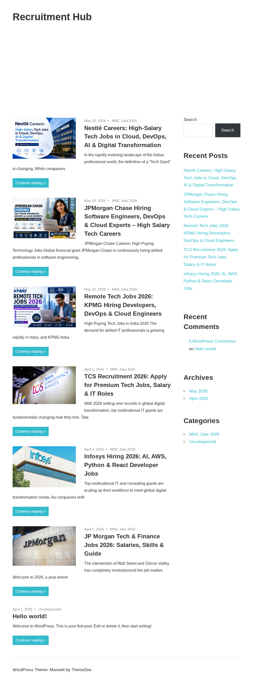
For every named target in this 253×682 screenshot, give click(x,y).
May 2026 (198, 391)
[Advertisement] (126, 70)
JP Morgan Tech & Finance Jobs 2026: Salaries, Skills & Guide (124, 545)
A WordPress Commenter (212, 341)
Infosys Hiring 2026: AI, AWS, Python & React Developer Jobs (125, 465)
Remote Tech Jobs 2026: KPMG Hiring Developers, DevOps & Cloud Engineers (123, 305)
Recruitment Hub (52, 16)
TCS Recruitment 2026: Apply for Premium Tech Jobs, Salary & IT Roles (127, 385)
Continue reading (29, 183)
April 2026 (198, 398)
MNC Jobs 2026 (124, 121)
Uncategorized (50, 609)
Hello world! (30, 616)
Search (190, 119)
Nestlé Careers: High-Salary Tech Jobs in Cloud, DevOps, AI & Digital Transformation (125, 137)
